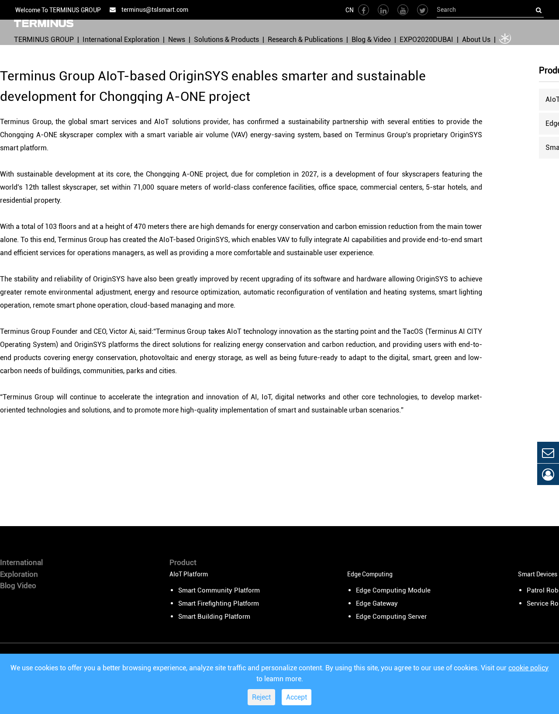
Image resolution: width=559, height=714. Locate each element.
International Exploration (121, 39)
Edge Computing (370, 574)
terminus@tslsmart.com (154, 9)
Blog (7, 585)
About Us (476, 39)
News (176, 39)
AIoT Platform (188, 574)
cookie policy (528, 668)
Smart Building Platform (214, 616)
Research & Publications (305, 39)
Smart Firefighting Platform (218, 603)
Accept (296, 697)
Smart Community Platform (219, 590)
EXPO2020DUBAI (426, 39)
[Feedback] (548, 474)
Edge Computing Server (391, 616)
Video (26, 585)
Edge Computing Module (393, 590)
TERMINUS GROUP (44, 39)
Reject (261, 697)
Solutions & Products (226, 39)
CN (349, 10)
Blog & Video (371, 39)
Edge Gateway (377, 603)
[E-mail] (548, 452)
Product (183, 562)
